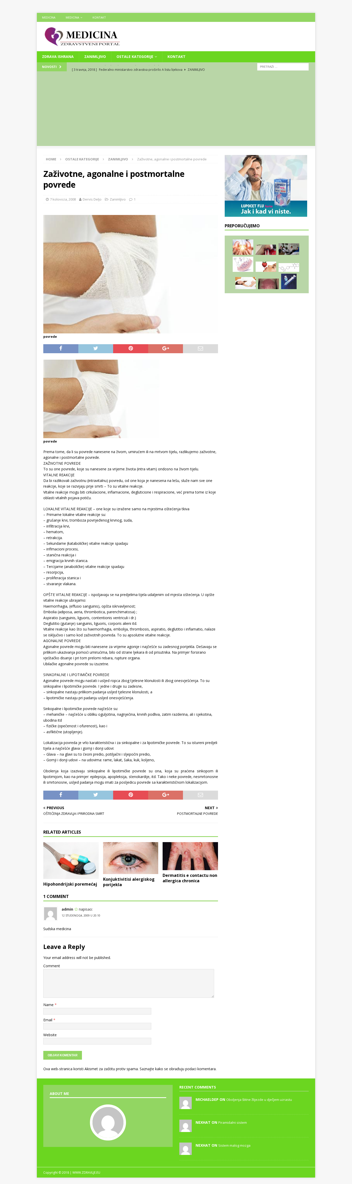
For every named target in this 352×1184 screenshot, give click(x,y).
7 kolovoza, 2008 (63, 199)
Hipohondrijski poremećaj (70, 884)
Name (49, 1004)
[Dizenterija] (245, 283)
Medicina (48, 17)
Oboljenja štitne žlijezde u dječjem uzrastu (259, 1099)
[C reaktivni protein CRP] (243, 264)
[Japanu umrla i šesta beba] (289, 281)
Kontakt (99, 17)
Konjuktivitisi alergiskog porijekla (129, 881)
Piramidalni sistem (232, 1122)
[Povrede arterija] (266, 250)
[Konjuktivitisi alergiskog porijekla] (130, 858)
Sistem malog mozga (234, 1145)
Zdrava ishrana (58, 56)
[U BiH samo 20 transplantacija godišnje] (243, 247)
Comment (51, 965)
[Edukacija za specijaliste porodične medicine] (289, 249)
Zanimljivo (95, 56)
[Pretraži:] (283, 66)
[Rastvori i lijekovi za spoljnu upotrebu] (266, 267)
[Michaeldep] (185, 1106)
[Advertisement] (176, 110)
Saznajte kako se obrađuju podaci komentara (178, 1068)
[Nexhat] (185, 1129)
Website (50, 1034)
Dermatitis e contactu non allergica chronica (190, 878)
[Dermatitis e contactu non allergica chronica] (190, 856)
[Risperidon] (289, 267)
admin (67, 909)
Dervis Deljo (92, 199)
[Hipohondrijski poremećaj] (71, 860)
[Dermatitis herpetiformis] (268, 284)
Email (48, 1019)
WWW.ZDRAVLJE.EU (86, 1172)
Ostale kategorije (134, 56)
